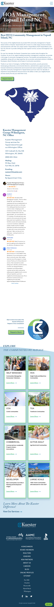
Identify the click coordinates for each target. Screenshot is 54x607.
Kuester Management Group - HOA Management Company (16, 183)
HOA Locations (7, 25)
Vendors (27, 556)
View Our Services (11, 511)
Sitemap (27, 576)
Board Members (27, 550)
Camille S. (9, 194)
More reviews (14, 283)
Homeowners (27, 546)
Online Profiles (27, 572)
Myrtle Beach (27, 589)
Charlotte (27, 583)
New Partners (27, 559)
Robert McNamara (12, 248)
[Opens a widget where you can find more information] (49, 604)
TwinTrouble (10, 237)
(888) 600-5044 (11, 157)
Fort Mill (26, 580)
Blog (27, 569)
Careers (27, 566)
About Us (27, 563)
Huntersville (27, 586)
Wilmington (12, 147)
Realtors (27, 553)
